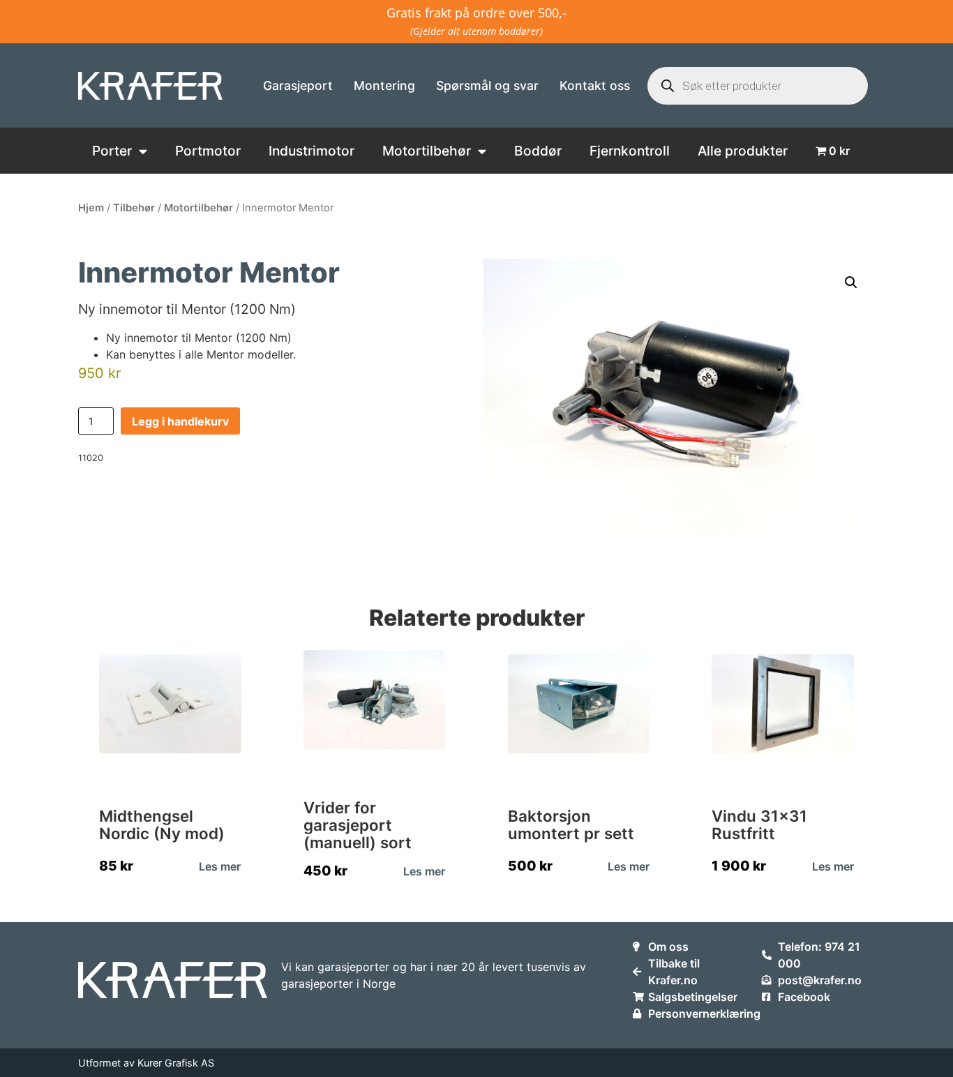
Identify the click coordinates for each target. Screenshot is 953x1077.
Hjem (91, 208)
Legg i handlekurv (180, 421)
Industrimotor (311, 150)
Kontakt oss (595, 85)
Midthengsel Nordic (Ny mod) (162, 824)
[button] (851, 282)
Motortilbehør (426, 150)
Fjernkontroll (630, 150)
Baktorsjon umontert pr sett (571, 824)
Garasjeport (298, 85)
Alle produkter (743, 150)
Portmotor (208, 150)
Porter (112, 150)
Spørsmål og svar (487, 85)
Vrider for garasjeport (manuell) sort (357, 825)
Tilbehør (134, 208)
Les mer (220, 866)
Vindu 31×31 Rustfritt (759, 824)
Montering (384, 85)
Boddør (538, 150)
